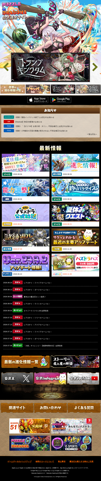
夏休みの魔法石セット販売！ (35, 297)
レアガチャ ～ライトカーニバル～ (37, 304)
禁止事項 (61, 461)
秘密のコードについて (45, 461)
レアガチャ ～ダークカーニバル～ (37, 290)
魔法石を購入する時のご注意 (81, 461)
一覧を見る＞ (92, 134)
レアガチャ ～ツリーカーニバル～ (37, 318)
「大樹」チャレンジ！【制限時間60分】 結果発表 (43, 346)
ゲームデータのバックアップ (20, 461)
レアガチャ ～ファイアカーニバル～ (38, 283)
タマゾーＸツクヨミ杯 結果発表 (36, 311)
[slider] (50, 67)
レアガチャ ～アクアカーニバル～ (37, 325)
